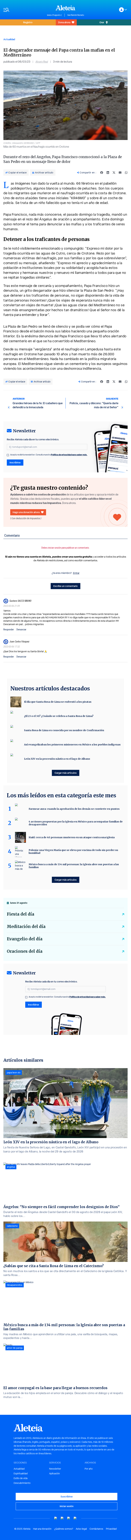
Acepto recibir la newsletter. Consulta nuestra (48, 454)
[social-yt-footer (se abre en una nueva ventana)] (55, 1518)
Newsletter (55, 1468)
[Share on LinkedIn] (107, 172)
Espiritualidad (21, 1473)
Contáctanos (96, 1528)
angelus (11, 1166)
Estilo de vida (20, 1478)
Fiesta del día (20, 914)
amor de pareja (15, 1347)
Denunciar (21, 629)
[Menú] (23, 10)
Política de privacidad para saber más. (69, 454)
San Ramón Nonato (75, 15)
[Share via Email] (120, 172)
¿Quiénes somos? (63, 1528)
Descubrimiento (22, 1483)
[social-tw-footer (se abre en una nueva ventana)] (68, 1518)
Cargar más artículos (66, 772)
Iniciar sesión (67, 1506)
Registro (27, 22)
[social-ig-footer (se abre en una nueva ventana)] (75, 1518)
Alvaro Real (41, 61)
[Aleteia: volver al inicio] (65, 8)
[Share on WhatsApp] (126, 172)
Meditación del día (26, 926)
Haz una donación (42, 1528)
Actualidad (9, 39)
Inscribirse (15, 462)
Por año (89, 1468)
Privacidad (111, 1528)
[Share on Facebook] (101, 172)
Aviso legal (81, 1528)
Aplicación (54, 1473)
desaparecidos (14, 1285)
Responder (8, 629)
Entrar (76, 573)
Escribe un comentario (65, 586)
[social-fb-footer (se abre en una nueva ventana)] (62, 1518)
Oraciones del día (24, 951)
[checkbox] (8, 455)
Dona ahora (64, 22)
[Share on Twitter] (114, 172)
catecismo (12, 1225)
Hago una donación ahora (26, 512)
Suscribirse (67, 1496)
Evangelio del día (24, 939)
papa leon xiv (13, 1072)
